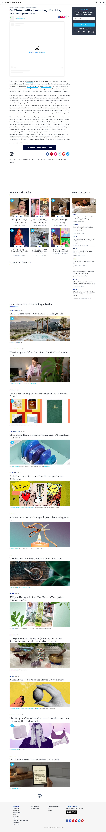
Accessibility (16, 810)
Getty (37, 708)
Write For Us (16, 808)
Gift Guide (12, 756)
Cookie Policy (16, 824)
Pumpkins (50, 159)
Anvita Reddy (15, 749)
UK (49, 808)
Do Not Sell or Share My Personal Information (20, 821)
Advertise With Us (17, 812)
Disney (34, 159)
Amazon (24, 425)
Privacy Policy (16, 816)
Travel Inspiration (15, 310)
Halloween (19, 89)
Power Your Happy (35, 808)
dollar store (29, 82)
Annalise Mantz (15, 383)
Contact (15, 818)
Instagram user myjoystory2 (22, 142)
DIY (58, 89)
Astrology (13, 472)
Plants (12, 162)
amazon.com (47, 466)
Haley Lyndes (15, 466)
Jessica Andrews (16, 342)
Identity (12, 513)
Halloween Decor (60, 159)
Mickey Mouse (42, 159)
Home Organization (15, 348)
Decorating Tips (26, 159)
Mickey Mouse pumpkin (17, 84)
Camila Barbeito (20, 18)
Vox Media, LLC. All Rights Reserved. (55, 827)
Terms (14, 814)
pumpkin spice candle (16, 139)
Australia (50, 810)
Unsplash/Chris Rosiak (25, 587)
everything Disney (46, 86)
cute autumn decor (32, 86)
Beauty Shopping (14, 714)
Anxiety (12, 390)
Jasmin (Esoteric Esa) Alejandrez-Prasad (22, 507)
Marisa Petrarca (16, 425)
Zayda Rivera (14, 548)
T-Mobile (33, 383)
